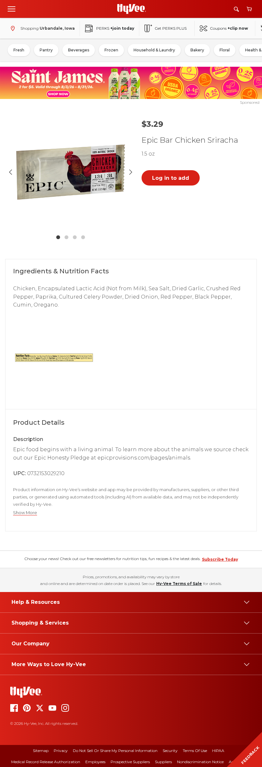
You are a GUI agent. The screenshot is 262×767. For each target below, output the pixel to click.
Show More (25, 512)
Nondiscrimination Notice (200, 761)
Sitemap (41, 750)
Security (170, 750)
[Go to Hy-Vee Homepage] (131, 9)
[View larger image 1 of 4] (70, 172)
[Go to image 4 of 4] (83, 237)
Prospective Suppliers (130, 761)
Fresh (18, 50)
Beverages (78, 50)
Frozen (111, 50)
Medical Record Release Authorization (45, 761)
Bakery (197, 50)
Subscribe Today (220, 559)
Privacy (61, 750)
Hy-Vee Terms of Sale (179, 583)
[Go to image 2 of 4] (66, 237)
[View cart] (249, 9)
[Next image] (131, 172)
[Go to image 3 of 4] (75, 237)
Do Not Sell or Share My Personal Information (115, 750)
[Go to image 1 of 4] (58, 237)
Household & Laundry (154, 50)
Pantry (46, 50)
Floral (225, 50)
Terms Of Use (195, 750)
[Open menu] (11, 8)
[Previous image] (10, 172)
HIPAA (218, 750)
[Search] (236, 9)
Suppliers (163, 761)
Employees (95, 761)
